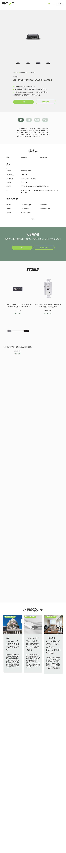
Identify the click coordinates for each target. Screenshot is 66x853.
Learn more (17, 313)
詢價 (23, 102)
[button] (53, 4)
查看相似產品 (45, 102)
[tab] (21, 120)
